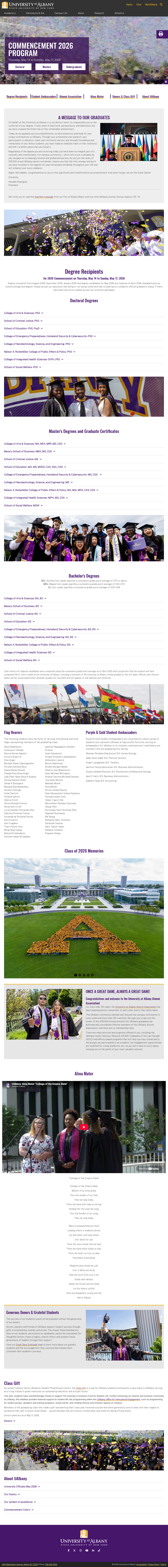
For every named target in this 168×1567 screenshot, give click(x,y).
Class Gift (81, 1388)
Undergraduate (74, 67)
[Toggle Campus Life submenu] (72, 13)
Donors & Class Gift (124, 96)
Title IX (163, 1564)
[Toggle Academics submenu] (20, 13)
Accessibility (141, 1564)
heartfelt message (44, 197)
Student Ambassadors (43, 96)
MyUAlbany (151, 4)
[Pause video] (166, 81)
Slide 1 (75, 975)
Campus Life (61, 13)
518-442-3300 (51, 1564)
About (81, 13)
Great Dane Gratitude (26, 1344)
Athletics (119, 13)
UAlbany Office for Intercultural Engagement (118, 1399)
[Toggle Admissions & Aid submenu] (49, 13)
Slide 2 (79, 975)
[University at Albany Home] (28, 5)
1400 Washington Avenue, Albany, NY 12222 (20, 1564)
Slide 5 (92, 975)
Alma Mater (97, 96)
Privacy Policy (153, 1564)
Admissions (35, 13)
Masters (47, 67)
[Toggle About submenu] (89, 13)
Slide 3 (84, 975)
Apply (129, 4)
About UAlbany (150, 96)
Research (99, 13)
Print (165, 34)
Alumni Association (70, 96)
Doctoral (19, 67)
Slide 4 (88, 975)
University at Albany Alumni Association (135, 1007)
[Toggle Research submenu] (109, 13)
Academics (9, 13)
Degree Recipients (17, 96)
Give (139, 4)
